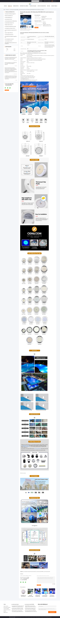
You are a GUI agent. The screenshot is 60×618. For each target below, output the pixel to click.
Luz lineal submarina (8, 17)
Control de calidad (6, 608)
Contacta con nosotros (7, 609)
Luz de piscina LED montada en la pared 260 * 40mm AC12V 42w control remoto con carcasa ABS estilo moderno (52, 596)
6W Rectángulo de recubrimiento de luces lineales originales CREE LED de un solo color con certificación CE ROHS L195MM (17, 611)
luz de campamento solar (9, 39)
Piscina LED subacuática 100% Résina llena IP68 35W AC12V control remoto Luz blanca (26, 29)
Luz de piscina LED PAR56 (39, 571)
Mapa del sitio (6, 612)
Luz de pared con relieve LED (9, 28)
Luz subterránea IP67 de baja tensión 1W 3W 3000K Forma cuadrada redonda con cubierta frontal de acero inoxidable (18, 606)
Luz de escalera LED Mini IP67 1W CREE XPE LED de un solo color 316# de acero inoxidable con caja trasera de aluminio (17, 609)
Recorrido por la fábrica (7, 607)
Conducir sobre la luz (8, 24)
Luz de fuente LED (8, 19)
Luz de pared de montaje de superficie (11, 36)
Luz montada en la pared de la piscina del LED (29, 571)
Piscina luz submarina (8, 15)
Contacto (36, 27)
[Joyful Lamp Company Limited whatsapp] (8, 88)
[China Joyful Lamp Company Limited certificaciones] (7, 49)
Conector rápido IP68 (8, 32)
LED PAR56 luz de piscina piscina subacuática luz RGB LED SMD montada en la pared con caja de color (23, 596)
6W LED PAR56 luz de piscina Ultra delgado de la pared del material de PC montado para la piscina (30, 606)
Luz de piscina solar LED (8, 34)
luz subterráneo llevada (8, 22)
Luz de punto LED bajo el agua (9, 13)
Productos (7, 9)
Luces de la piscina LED (46, 571)
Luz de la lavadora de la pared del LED (10, 30)
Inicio (4, 9)
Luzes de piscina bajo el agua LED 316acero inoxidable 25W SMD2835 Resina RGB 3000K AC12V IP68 (44, 596)
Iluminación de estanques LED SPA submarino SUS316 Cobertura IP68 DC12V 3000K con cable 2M (37, 596)
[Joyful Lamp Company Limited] (30, 4)
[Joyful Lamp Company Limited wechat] (10, 88)
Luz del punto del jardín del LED (9, 26)
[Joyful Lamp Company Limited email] (6, 88)
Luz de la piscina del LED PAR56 (14, 9)
